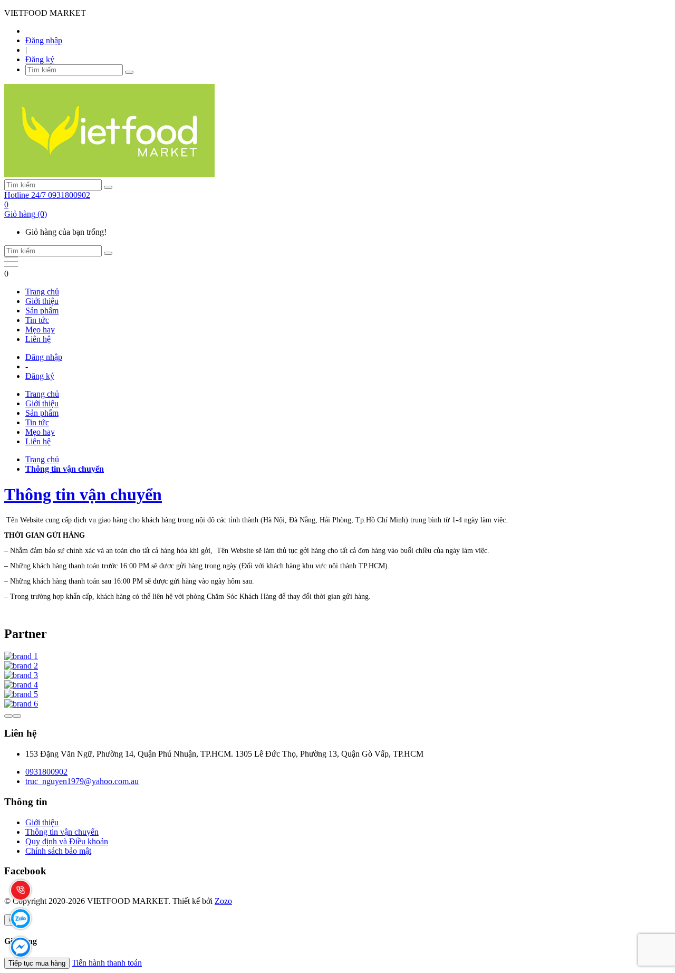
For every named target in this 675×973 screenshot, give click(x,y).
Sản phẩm (42, 310)
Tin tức (37, 320)
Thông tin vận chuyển (83, 494)
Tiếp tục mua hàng (36, 963)
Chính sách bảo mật (58, 850)
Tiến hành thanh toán (107, 962)
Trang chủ (42, 291)
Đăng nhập (43, 40)
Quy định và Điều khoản (66, 841)
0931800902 (46, 771)
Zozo (223, 900)
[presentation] (8, 716)
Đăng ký (39, 59)
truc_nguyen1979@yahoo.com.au (82, 781)
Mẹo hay (40, 329)
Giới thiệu (42, 301)
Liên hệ (38, 339)
